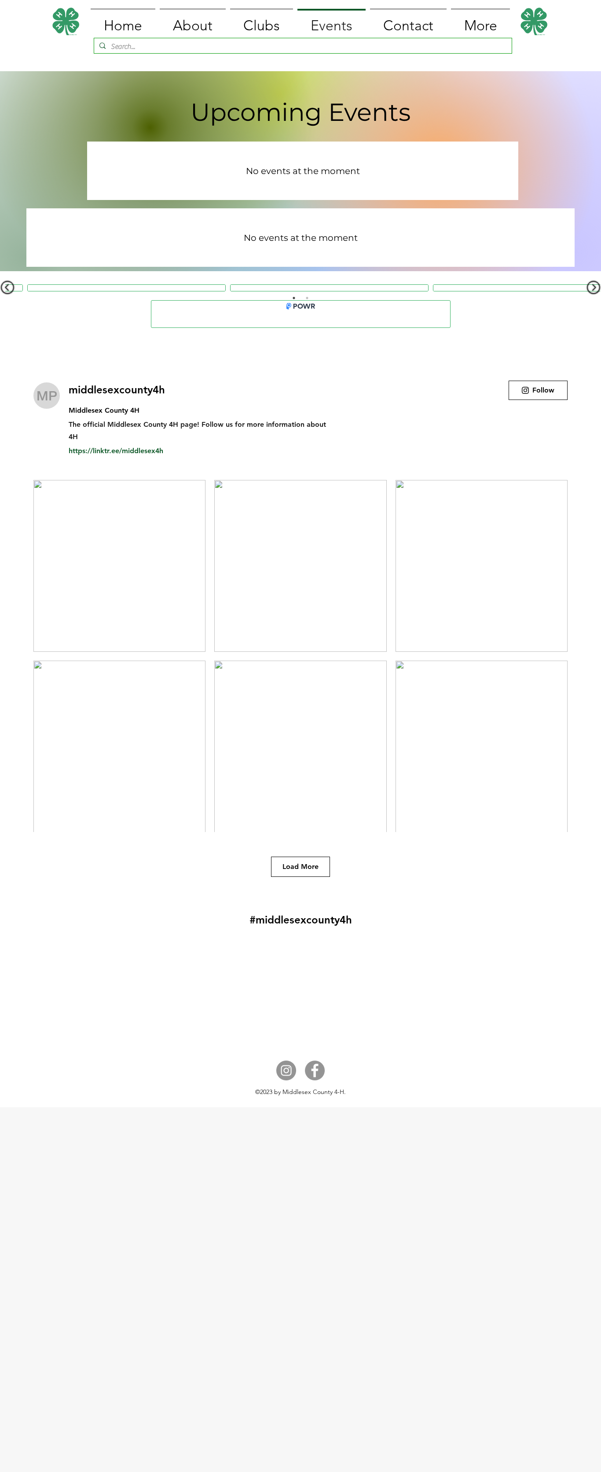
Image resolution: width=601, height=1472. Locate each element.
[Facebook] (315, 1070)
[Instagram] (286, 1070)
